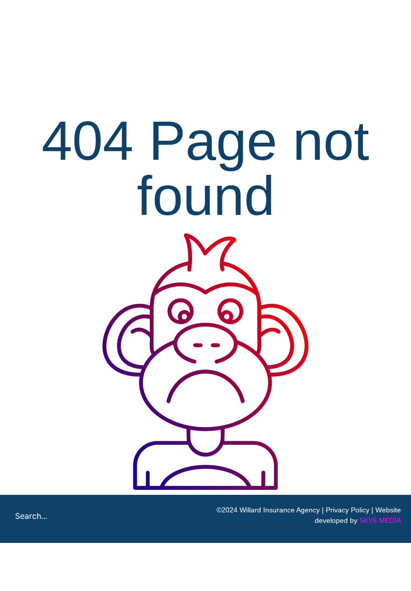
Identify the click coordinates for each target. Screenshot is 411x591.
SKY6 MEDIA (380, 520)
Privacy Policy (347, 510)
